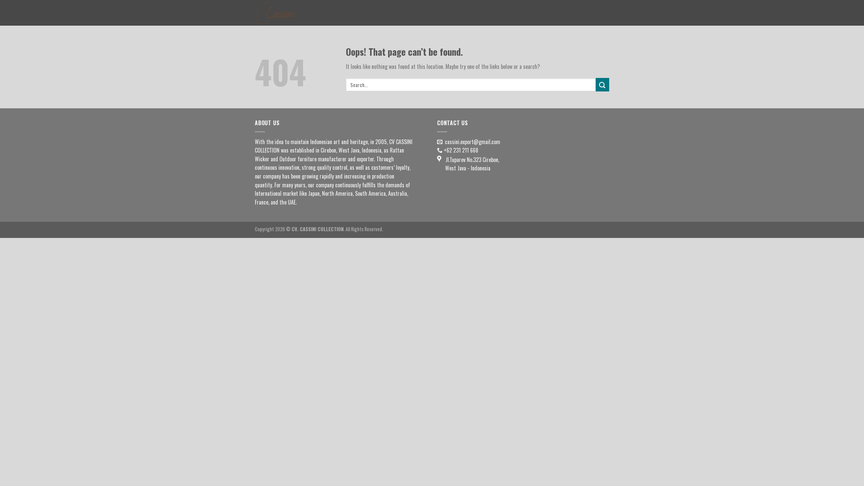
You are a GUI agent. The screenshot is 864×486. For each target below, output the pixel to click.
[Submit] (602, 84)
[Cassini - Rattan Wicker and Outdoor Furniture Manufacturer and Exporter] (288, 13)
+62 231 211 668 (461, 150)
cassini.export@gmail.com (472, 142)
